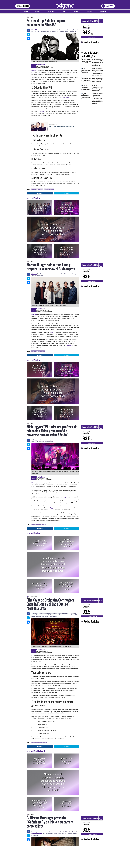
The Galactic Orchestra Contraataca (38, 742)
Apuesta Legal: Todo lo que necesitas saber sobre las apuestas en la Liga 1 (97, 79)
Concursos (76, 11)
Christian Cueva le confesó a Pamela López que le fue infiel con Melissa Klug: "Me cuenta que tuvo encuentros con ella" (97, 62)
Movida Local (34, 596)
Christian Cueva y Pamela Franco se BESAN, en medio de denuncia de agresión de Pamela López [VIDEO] (97, 88)
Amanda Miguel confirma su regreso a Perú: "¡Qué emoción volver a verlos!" (66, 804)
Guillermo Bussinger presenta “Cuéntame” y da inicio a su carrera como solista (53, 229)
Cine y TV (37, 11)
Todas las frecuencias (91, 37)
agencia (51, 189)
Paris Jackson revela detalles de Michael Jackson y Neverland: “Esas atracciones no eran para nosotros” (66, 251)
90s (45, 189)
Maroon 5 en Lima (40, 351)
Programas (89, 11)
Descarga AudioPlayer (64, 1)
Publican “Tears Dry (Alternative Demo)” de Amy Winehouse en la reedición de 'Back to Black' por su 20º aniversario (39, 369)
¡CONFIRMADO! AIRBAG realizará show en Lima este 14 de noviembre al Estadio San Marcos (39, 251)
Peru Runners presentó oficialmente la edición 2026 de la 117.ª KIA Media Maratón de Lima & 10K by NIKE (39, 804)
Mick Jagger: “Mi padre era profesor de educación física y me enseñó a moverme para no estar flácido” (67, 207)
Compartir (40, 193)
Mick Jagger (64, 497)
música (41, 189)
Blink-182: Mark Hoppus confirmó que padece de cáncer (61, 126)
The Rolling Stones (42, 524)
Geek (64, 11)
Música (26, 11)
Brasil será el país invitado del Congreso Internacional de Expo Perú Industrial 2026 (39, 760)
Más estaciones (74, 1)
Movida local (51, 11)
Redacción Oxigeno (40, 64)
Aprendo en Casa (54, 1)
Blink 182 (33, 189)
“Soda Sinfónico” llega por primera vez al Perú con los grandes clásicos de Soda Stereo (66, 586)
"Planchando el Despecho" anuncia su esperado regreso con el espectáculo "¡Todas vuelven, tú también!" (53, 782)
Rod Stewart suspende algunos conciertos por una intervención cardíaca (39, 586)
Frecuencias (103, 11)
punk (37, 189)
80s (48, 189)
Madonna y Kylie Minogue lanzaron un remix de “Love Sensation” (66, 760)
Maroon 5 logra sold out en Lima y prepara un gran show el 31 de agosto (39, 207)
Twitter (67, 193)
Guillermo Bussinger (36, 833)
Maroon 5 (34, 274)
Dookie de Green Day (64, 97)
